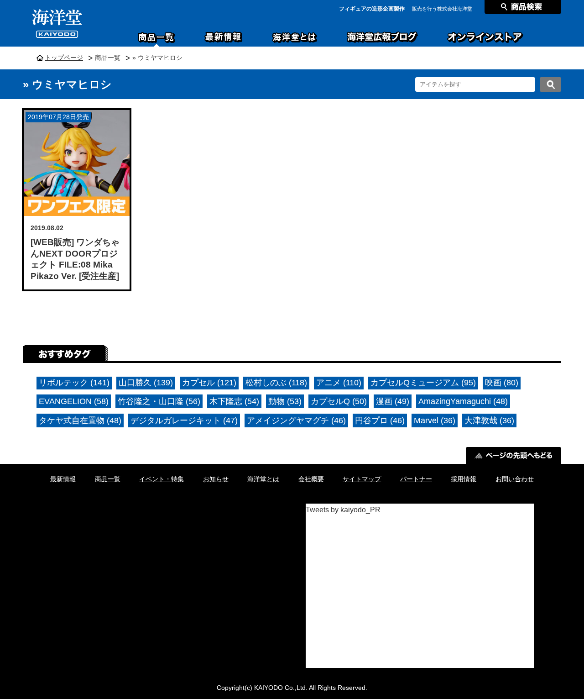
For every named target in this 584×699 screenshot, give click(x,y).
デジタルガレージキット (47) (184, 420)
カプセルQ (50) (339, 401)
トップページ (64, 57)
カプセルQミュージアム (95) (423, 382)
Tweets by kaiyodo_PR (343, 510)
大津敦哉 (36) (489, 420)
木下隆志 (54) (234, 401)
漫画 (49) (392, 401)
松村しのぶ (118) (276, 382)
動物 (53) (285, 401)
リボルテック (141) (74, 382)
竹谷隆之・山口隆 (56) (159, 401)
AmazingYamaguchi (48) (463, 401)
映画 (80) (501, 382)
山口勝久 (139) (146, 382)
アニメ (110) (338, 382)
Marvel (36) (434, 420)
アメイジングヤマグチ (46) (296, 420)
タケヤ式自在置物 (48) (80, 420)
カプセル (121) (209, 382)
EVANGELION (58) (74, 401)
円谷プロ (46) (380, 420)
